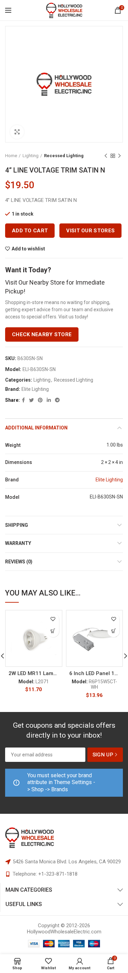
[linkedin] (49, 400)
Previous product (105, 155)
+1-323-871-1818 (57, 874)
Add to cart (30, 231)
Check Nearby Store (42, 334)
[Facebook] (23, 400)
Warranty (18, 543)
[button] (53, 631)
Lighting (31, 155)
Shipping (16, 525)
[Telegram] (57, 400)
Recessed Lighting (64, 155)
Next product (119, 155)
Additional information (36, 427)
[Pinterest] (40, 400)
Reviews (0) (18, 561)
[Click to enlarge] (17, 132)
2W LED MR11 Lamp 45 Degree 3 (34, 673)
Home (11, 155)
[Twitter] (31, 400)
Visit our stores (90, 231)
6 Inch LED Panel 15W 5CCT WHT (94, 673)
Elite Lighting (35, 389)
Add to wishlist (28, 248)
